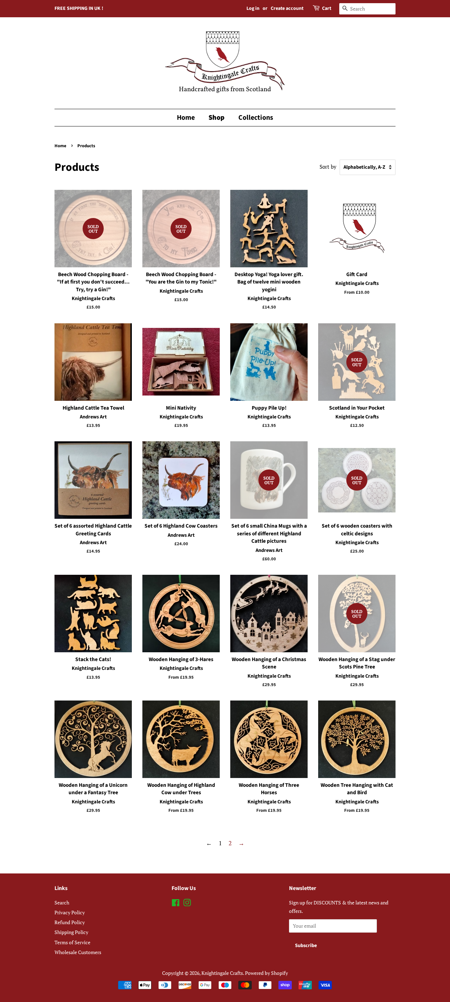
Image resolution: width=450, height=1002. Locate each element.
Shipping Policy (71, 932)
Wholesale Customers (77, 952)
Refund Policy (69, 922)
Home (186, 118)
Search (61, 902)
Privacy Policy (69, 912)
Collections (255, 118)
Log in (252, 8)
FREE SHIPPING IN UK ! (78, 8)
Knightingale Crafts (222, 973)
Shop (216, 118)
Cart (326, 8)
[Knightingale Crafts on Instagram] (187, 904)
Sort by (328, 166)
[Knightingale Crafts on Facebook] (176, 904)
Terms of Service (72, 942)
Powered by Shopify (266, 973)
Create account (287, 8)
